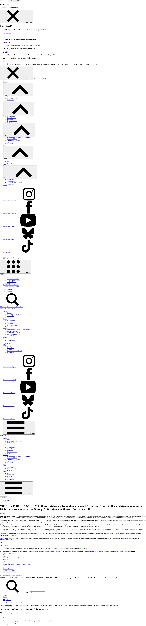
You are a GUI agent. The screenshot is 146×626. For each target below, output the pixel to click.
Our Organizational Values (14, 98)
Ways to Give (10, 184)
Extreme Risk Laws (12, 139)
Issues (5, 597)
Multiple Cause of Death (51, 551)
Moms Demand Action (13, 279)
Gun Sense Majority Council (14, 182)
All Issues (9, 122)
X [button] (142, 617)
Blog (4, 164)
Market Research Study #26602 (122, 551)
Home (5, 82)
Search (5, 185)
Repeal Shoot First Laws (13, 142)
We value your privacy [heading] (8, 617)
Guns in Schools (11, 118)
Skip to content (4, 1)
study (9, 529)
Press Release (7, 500)
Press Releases (11, 160)
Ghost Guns (10, 119)
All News (9, 163)
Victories (9, 97)
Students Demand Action (13, 280)
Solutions (5, 598)
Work (4, 101)
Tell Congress (7, 33)
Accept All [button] (7, 624)
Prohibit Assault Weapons (13, 140)
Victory (5, 501)
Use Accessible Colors (14, 1)
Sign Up (5, 52)
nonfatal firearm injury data (93, 551)
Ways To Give (7, 600)
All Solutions (10, 143)
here (123, 533)
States (5, 145)
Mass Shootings (11, 116)
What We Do (10, 100)
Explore (28, 272)
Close (2, 274)
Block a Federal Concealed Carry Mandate (18, 137)
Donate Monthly (11, 181)
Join (1, 433)
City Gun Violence (12, 121)
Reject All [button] (17, 624)
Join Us (2, 255)
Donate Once (10, 179)
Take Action (3, 307)
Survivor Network (11, 282)
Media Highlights (11, 161)
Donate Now (6, 42)
